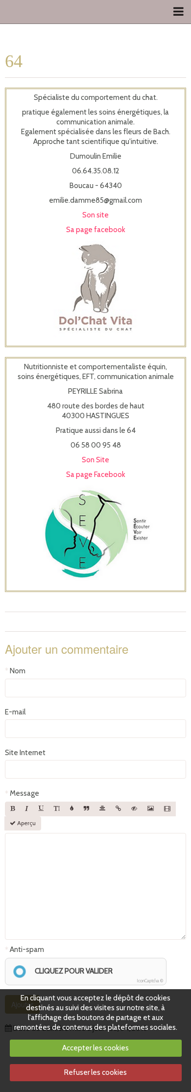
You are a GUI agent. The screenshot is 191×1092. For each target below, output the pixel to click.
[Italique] (27, 809)
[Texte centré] (102, 809)
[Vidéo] (167, 809)
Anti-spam (27, 949)
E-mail (15, 712)
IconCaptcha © (150, 980)
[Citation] (86, 809)
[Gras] (12, 809)
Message (24, 793)
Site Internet (25, 752)
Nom (17, 670)
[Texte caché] (134, 809)
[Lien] (118, 809)
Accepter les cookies (95, 1048)
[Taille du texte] (56, 809)
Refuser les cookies (95, 1072)
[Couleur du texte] (72, 809)
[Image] (150, 809)
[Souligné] (41, 809)
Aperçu (26, 823)
